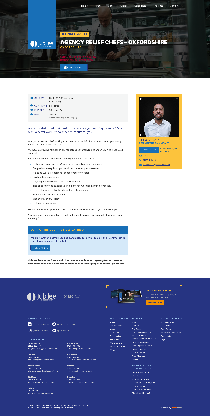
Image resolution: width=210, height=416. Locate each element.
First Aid (135, 326)
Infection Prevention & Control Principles (141, 334)
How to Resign (138, 386)
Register (75, 67)
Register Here (40, 247)
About (98, 5)
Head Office (34, 343)
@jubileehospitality (41, 330)
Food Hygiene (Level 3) (142, 346)
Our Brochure (116, 343)
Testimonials (115, 336)
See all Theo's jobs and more (168, 150)
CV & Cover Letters (140, 379)
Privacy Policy (34, 405)
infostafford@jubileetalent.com (41, 382)
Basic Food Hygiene (141, 342)
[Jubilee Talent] (42, 24)
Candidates (140, 5)
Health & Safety (139, 353)
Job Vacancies (116, 326)
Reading (71, 377)
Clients (124, 5)
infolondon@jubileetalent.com (41, 360)
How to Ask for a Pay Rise (143, 383)
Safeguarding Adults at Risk (144, 339)
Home (84, 5)
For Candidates (167, 322)
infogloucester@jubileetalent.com (42, 348)
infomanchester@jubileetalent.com (43, 371)
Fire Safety (137, 329)
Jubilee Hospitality (41, 324)
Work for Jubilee (117, 346)
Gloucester (72, 355)
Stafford (32, 377)
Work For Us (166, 329)
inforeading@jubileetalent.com (80, 382)
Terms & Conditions (50, 405)
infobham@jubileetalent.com (79, 348)
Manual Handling (139, 349)
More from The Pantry (142, 393)
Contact (174, 5)
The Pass (158, 5)
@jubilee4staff (63, 330)
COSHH (135, 359)
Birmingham (73, 343)
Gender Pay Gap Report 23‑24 (74, 405)
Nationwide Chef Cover (171, 333)
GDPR (134, 322)
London (31, 355)
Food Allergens (138, 356)
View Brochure (155, 302)
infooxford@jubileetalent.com (80, 371)
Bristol (31, 388)
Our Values (115, 339)
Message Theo (149, 150)
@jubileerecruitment (66, 324)
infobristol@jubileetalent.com (40, 393)
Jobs (111, 5)
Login (163, 339)
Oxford (70, 366)
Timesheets (166, 336)
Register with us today (142, 372)
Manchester (34, 366)
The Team (114, 333)
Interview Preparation (141, 389)
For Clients (165, 326)
